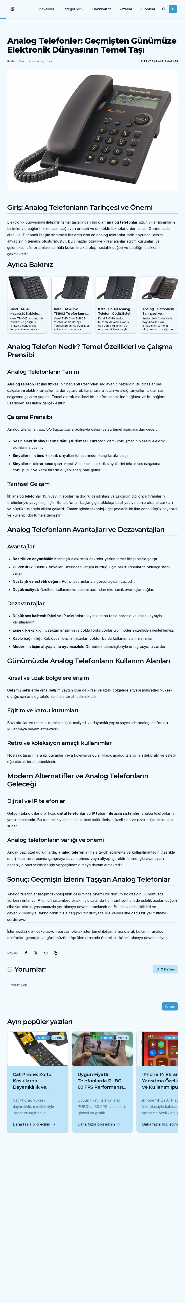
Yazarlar (126, 9)
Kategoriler (71, 9)
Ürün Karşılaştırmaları (158, 61)
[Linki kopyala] (56, 953)
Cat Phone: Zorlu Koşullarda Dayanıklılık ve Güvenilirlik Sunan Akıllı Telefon (34, 1087)
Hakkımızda (101, 9)
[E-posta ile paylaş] (46, 953)
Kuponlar (147, 9)
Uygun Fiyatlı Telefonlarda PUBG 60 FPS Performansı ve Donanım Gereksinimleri (100, 1087)
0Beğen (168, 969)
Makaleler (46, 9)
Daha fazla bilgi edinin (31, 1124)
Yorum (170, 1006)
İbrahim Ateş (16, 61)
